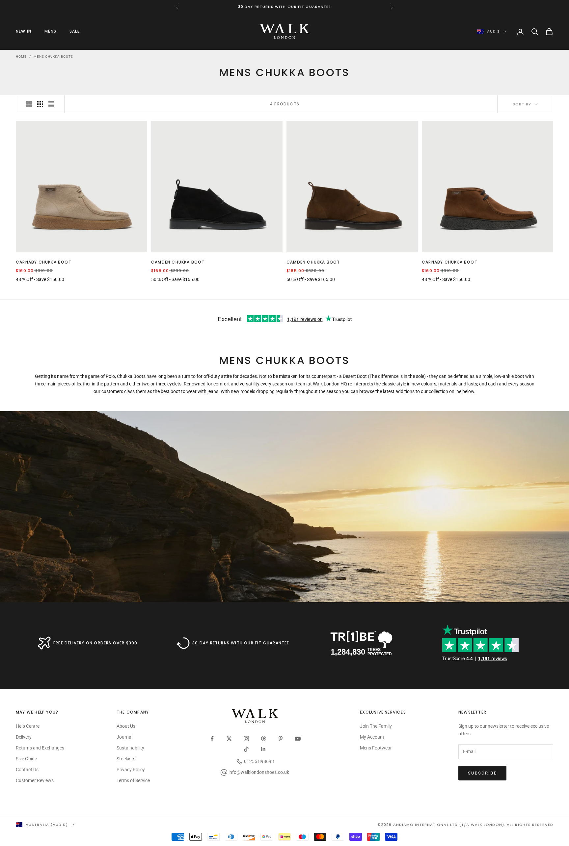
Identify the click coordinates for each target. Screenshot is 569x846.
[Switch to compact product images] (51, 104)
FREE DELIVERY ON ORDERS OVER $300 (95, 643)
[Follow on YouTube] (297, 738)
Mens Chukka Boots (53, 56)
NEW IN (23, 31)
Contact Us (27, 769)
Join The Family (376, 726)
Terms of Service (133, 780)
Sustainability (130, 747)
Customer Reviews (35, 780)
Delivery (24, 737)
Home (21, 56)
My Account (372, 737)
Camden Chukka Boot (178, 262)
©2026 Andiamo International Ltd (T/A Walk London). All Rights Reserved (465, 824)
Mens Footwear (376, 747)
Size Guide (26, 758)
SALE (74, 31)
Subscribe (482, 773)
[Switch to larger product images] (29, 104)
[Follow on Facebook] (212, 738)
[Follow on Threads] (263, 738)
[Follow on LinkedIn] (263, 749)
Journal (124, 737)
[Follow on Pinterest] (280, 738)
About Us (126, 726)
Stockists (126, 758)
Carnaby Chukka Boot (43, 262)
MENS (50, 31)
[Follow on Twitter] (229, 738)
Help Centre (28, 726)
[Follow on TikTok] (246, 749)
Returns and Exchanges (40, 747)
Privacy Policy (131, 769)
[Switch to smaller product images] (40, 104)
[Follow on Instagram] (246, 738)
